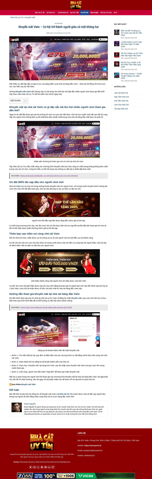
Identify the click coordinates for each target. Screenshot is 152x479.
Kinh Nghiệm (94, 12)
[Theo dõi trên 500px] (49, 467)
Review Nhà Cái (63, 12)
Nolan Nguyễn (66, 33)
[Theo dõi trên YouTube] (45, 467)
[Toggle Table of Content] (24, 101)
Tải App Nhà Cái (121, 109)
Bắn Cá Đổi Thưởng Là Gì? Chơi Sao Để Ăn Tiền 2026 (131, 33)
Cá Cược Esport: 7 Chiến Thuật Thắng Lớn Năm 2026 (131, 76)
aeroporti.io (13, 454)
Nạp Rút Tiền (74, 12)
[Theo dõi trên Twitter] (30, 467)
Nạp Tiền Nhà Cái (121, 97)
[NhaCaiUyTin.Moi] (76, 5)
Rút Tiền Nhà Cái (121, 101)
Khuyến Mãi (84, 12)
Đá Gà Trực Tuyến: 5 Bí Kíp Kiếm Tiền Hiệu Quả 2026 (131, 64)
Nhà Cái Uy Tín (16, 17)
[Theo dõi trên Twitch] (53, 467)
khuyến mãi (76, 298)
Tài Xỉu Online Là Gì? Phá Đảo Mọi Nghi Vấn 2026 (131, 54)
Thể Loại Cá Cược (106, 12)
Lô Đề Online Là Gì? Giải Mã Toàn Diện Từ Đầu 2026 (131, 44)
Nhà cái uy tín (39, 12)
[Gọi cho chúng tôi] (38, 467)
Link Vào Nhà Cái (121, 105)
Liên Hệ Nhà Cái (121, 93)
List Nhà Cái (51, 12)
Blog (115, 12)
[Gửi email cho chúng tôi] (34, 467)
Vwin (18, 186)
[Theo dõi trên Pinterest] (42, 467)
